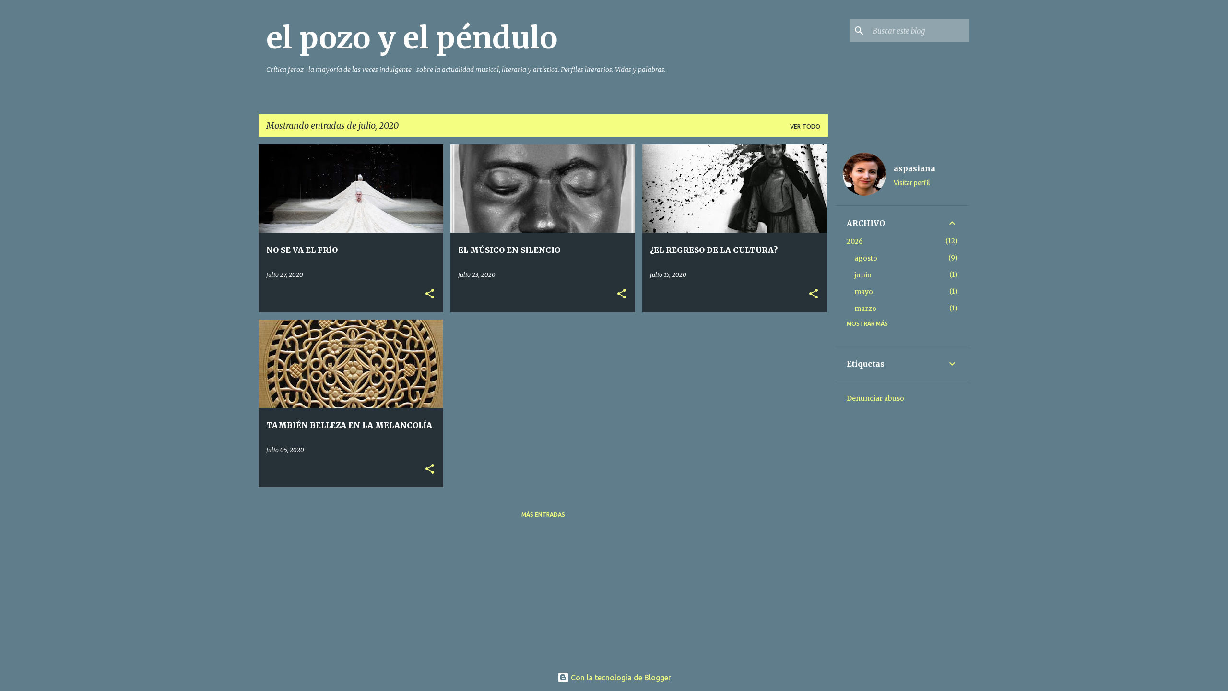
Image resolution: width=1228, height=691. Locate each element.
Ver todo (805, 126)
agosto (865, 258)
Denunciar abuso (875, 398)
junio (863, 275)
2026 (855, 241)
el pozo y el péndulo (411, 38)
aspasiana (914, 168)
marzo (865, 308)
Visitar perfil (912, 183)
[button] (430, 294)
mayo (863, 291)
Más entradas (543, 515)
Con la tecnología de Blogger (620, 677)
